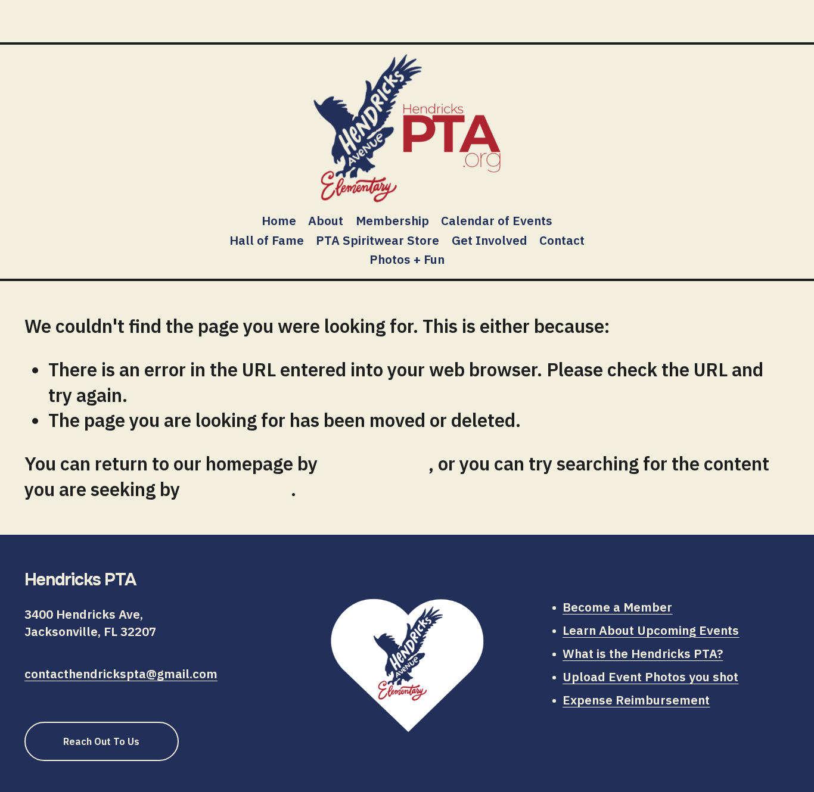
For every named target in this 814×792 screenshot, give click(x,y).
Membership (392, 221)
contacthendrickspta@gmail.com (121, 674)
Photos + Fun (407, 259)
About (325, 221)
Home (279, 221)
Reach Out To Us (101, 741)
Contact (562, 240)
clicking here (375, 463)
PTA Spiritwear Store (377, 240)
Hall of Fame (266, 240)
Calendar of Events (496, 221)
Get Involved (489, 240)
